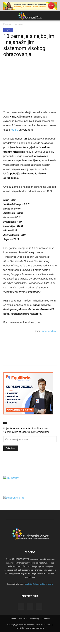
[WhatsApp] (29, 67)
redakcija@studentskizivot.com (38, 583)
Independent (49, 331)
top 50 (14, 129)
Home (13, 618)
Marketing (34, 618)
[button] (5, 15)
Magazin (18, 23)
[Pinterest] (22, 67)
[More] (37, 67)
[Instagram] (30, 606)
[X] (14, 67)
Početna (7, 23)
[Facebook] (6, 67)
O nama (23, 618)
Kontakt (46, 618)
